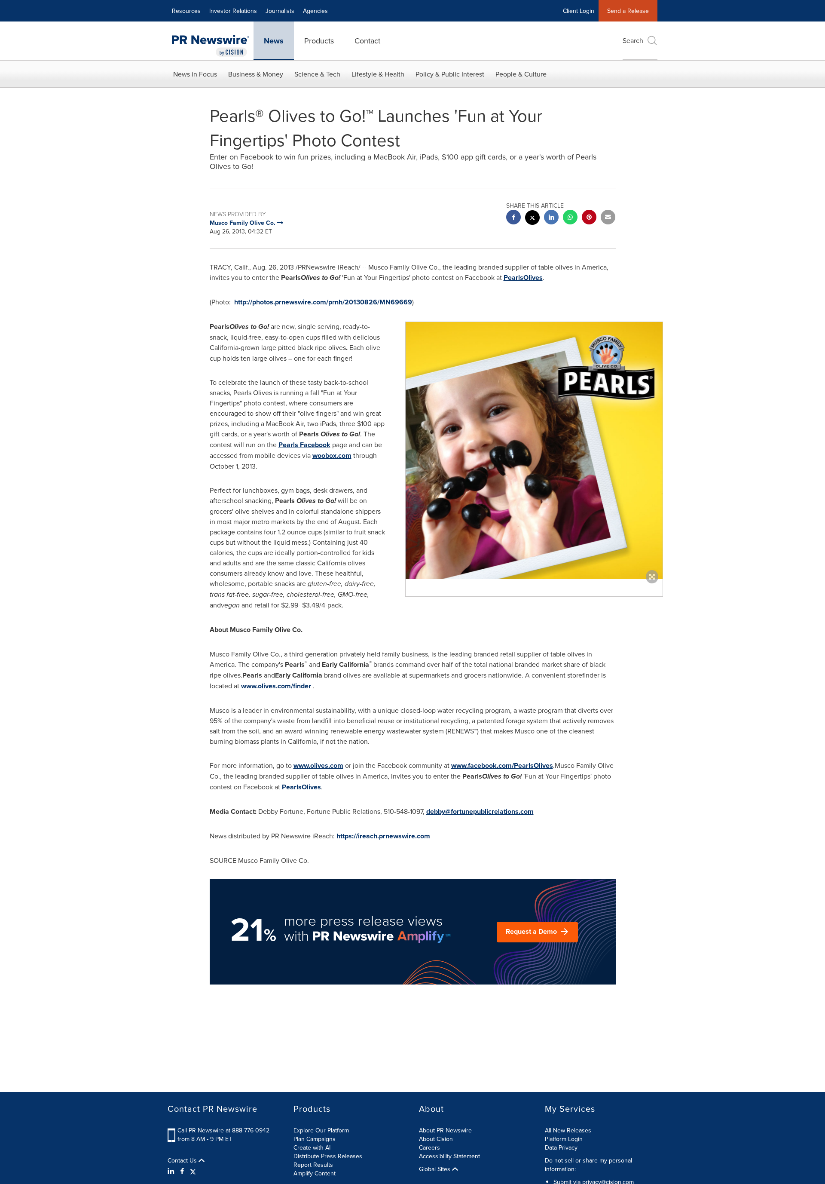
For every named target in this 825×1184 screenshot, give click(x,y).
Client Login (578, 10)
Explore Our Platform (321, 1130)
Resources (186, 10)
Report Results (313, 1164)
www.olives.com (318, 765)
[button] (534, 450)
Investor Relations (233, 10)
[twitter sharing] (532, 218)
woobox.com (331, 455)
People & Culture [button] (521, 74)
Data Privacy (561, 1147)
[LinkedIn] (172, 1171)
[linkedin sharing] (551, 218)
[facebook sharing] (513, 218)
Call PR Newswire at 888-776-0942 (223, 1130)
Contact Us (183, 1160)
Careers (429, 1147)
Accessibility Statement (449, 1156)
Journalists (280, 10)
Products (319, 40)
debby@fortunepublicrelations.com (480, 811)
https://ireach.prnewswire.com (383, 836)
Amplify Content (314, 1173)
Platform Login (564, 1139)
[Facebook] (182, 1171)
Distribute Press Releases (327, 1156)
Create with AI (311, 1147)
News (274, 40)
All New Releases (568, 1130)
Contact (367, 40)
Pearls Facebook (304, 445)
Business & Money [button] (255, 74)
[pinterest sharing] (589, 218)
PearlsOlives (523, 277)
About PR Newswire (445, 1130)
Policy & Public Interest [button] (450, 74)
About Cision (436, 1139)
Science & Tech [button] (317, 74)
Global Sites (435, 1169)
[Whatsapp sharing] (570, 218)
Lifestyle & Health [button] (377, 74)
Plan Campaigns (314, 1139)
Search (633, 40)
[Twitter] (193, 1171)
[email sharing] (608, 218)
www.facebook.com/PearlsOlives (502, 765)
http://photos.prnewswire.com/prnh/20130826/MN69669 (323, 302)
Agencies (315, 10)
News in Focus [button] (195, 74)
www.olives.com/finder (276, 686)
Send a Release (628, 10)
